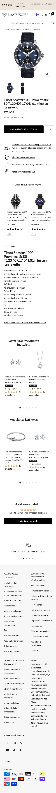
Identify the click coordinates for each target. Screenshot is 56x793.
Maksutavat (9, 605)
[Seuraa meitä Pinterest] (21, 743)
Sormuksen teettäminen (9, 623)
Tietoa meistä (10, 664)
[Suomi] (37, 14)
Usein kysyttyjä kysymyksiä (11, 585)
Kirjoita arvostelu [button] (28, 520)
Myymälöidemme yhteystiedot (12, 671)
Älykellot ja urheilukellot (36, 643)
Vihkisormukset (38, 580)
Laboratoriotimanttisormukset (41, 598)
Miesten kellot (17, 29)
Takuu (6, 630)
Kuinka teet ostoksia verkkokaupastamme (13, 593)
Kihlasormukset (38, 585)
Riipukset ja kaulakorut (41, 620)
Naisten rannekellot (40, 636)
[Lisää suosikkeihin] (49, 129)
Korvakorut (36, 605)
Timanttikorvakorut (40, 615)
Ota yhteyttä (10, 577)
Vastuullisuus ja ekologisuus (10, 696)
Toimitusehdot (10, 646)
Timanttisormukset (40, 590)
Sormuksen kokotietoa (14, 616)
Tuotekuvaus (10, 246)
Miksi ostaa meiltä (12, 678)
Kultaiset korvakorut (40, 610)
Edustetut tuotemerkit (14, 683)
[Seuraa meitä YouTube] (7, 750)
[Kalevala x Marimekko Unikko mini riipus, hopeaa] (40, 362)
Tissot (6, 29)
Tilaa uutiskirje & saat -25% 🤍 (41, 4)
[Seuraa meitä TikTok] (14, 750)
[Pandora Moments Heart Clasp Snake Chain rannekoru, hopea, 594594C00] (16, 437)
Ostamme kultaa (11, 703)
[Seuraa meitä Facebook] (7, 743)
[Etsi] (53, 23)
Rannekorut (36, 626)
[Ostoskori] (50, 14)
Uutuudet (35, 650)
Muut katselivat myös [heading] (23, 419)
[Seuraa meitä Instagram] (14, 743)
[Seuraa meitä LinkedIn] (21, 750)
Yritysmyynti (9, 722)
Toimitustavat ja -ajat (13, 600)
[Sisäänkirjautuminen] (46, 14)
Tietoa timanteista (12, 635)
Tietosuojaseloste (12, 651)
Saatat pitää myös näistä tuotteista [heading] (23, 342)
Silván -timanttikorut (13, 689)
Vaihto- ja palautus (12, 611)
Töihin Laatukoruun (12, 717)
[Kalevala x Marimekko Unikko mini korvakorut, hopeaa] (16, 362)
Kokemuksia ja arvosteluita (10, 710)
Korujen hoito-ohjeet (13, 641)
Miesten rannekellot (33, 29)
